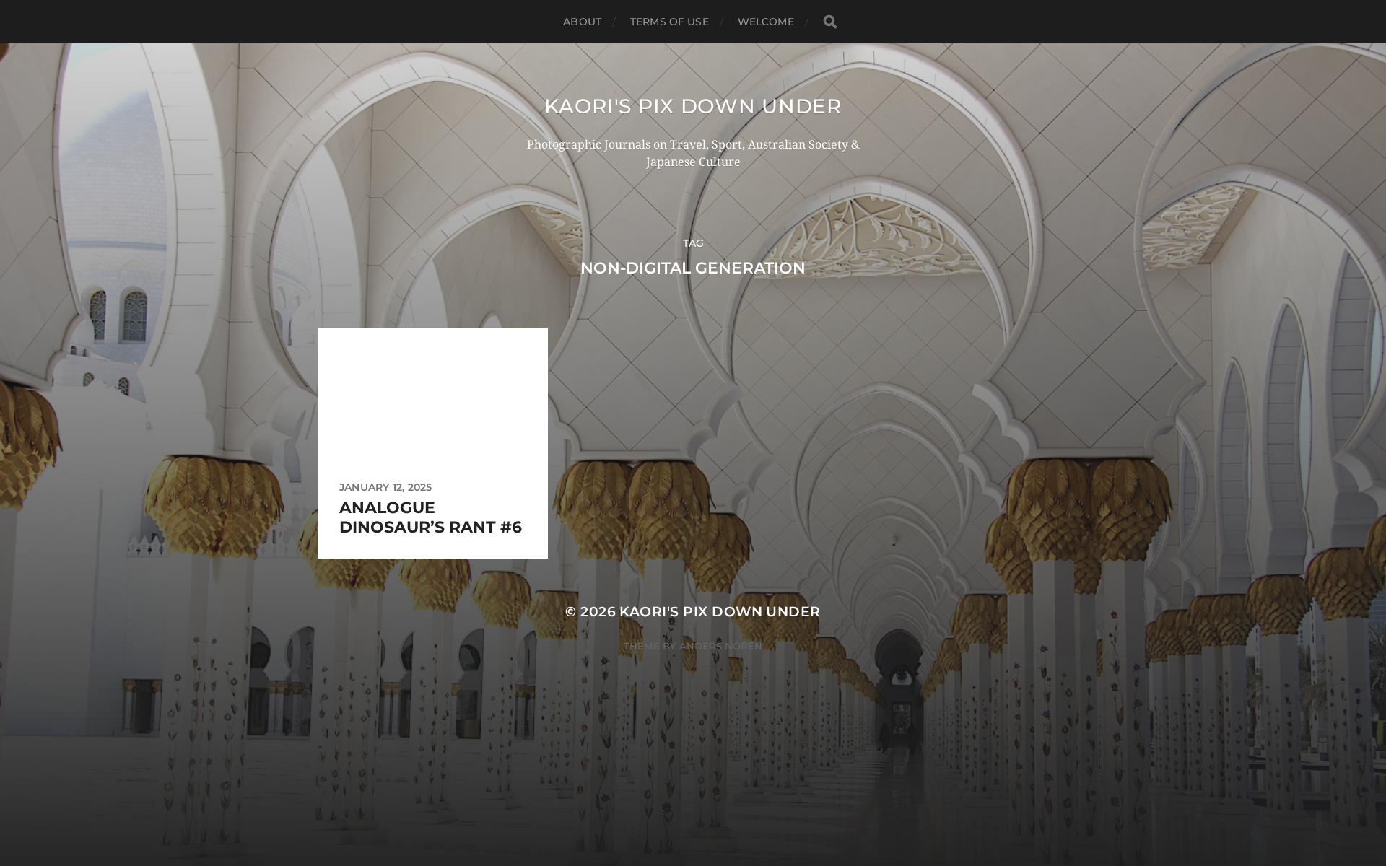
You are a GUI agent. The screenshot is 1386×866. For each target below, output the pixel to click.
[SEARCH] (830, 22)
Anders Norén (720, 646)
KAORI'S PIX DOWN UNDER (692, 106)
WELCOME (766, 21)
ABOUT (582, 21)
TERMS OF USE (669, 21)
